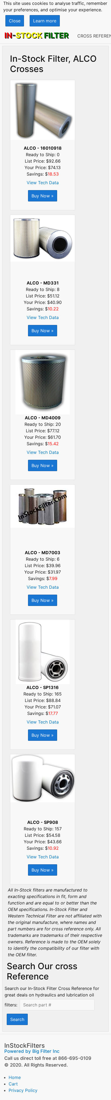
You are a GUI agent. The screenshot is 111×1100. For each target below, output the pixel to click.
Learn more (44, 20)
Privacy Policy (23, 1090)
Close (14, 20)
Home (15, 1077)
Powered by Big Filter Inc (32, 1051)
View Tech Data (43, 182)
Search (17, 1019)
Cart (13, 1084)
